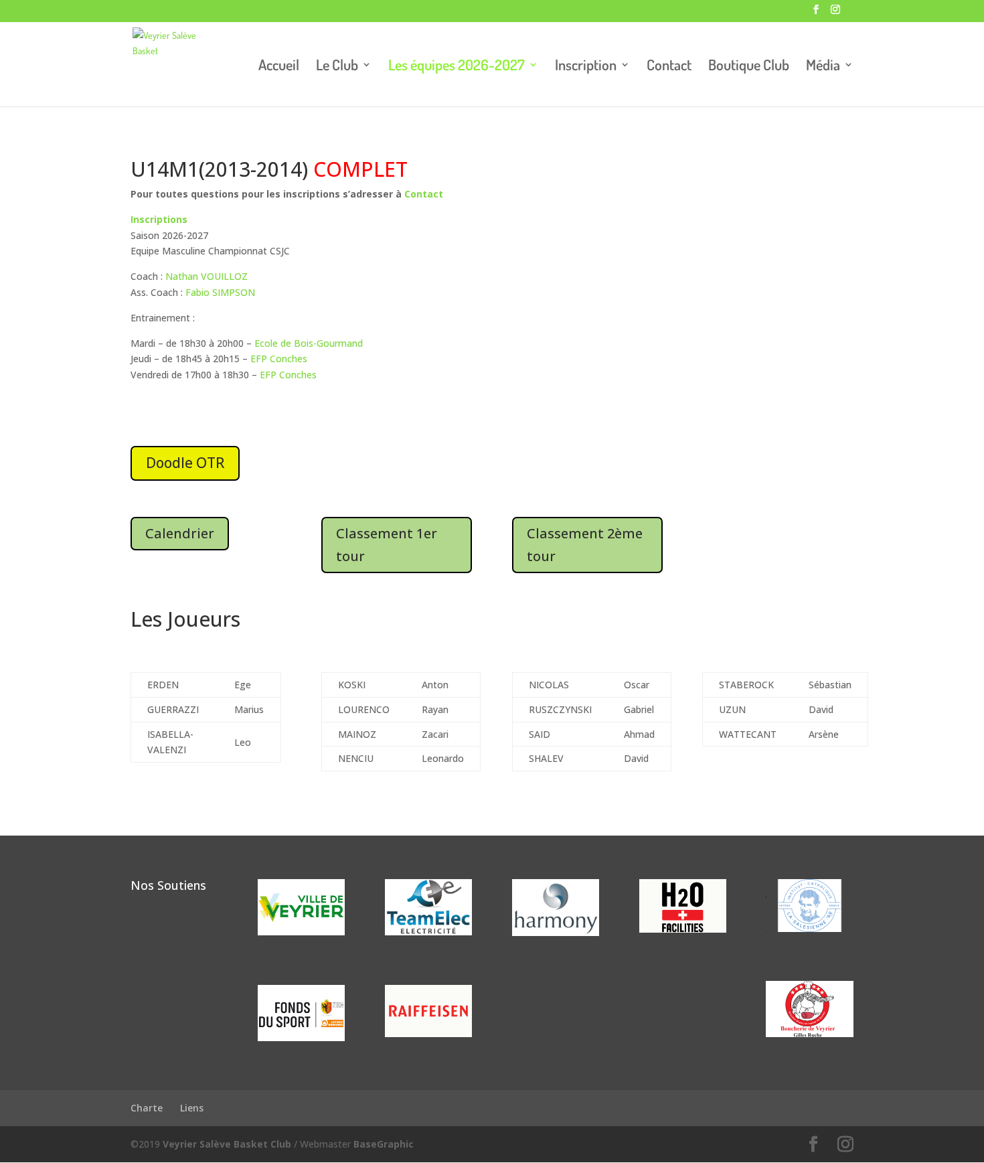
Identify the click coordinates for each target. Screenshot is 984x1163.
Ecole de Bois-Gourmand (308, 343)
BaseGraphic (383, 1144)
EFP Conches (278, 358)
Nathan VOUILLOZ (206, 276)
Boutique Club (748, 67)
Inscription (586, 67)
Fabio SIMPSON (220, 292)
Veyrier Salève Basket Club (227, 1144)
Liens (191, 1107)
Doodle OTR (185, 462)
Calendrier (179, 533)
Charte (147, 1107)
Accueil (278, 67)
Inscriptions (160, 219)
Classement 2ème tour (585, 544)
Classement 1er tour (386, 544)
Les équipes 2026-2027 (456, 67)
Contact (669, 67)
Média (823, 67)
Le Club (337, 67)
